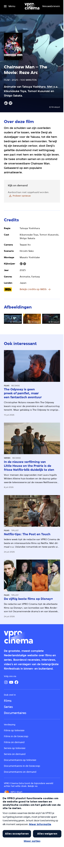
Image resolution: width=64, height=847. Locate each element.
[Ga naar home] (32, 6)
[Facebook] (16, 682)
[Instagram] (6, 682)
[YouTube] (11, 682)
